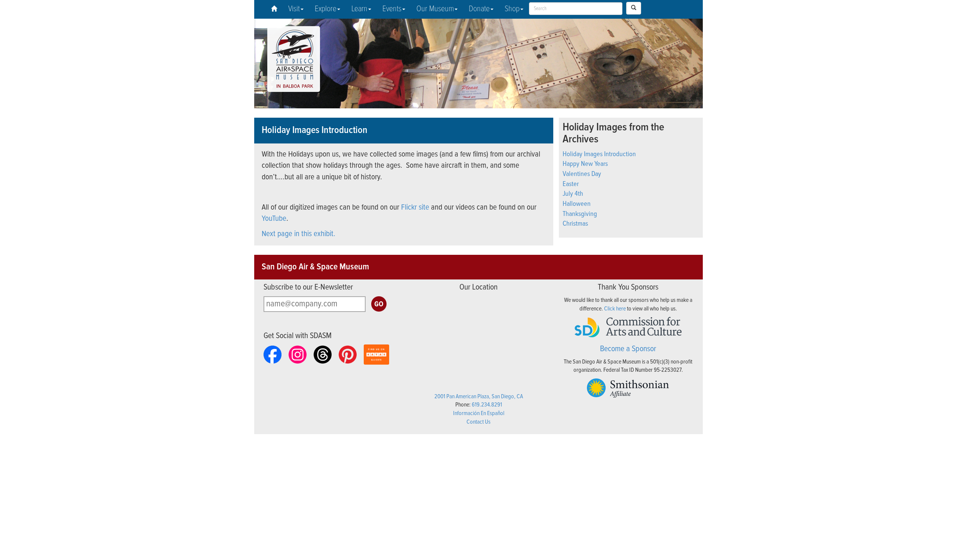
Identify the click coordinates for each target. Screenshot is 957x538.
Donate (479, 9)
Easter (571, 184)
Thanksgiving (580, 214)
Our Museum (435, 9)
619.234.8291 (487, 405)
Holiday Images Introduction (599, 154)
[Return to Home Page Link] (274, 9)
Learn (359, 9)
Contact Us (478, 422)
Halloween (577, 204)
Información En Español (478, 413)
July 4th (573, 193)
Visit (294, 9)
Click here (615, 309)
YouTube (274, 219)
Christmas (575, 223)
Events (391, 9)
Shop (512, 9)
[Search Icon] (633, 8)
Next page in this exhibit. (298, 234)
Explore (325, 9)
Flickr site (415, 207)
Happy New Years (585, 164)
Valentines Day (582, 174)
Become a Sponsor (628, 349)
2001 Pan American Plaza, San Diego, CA (478, 397)
